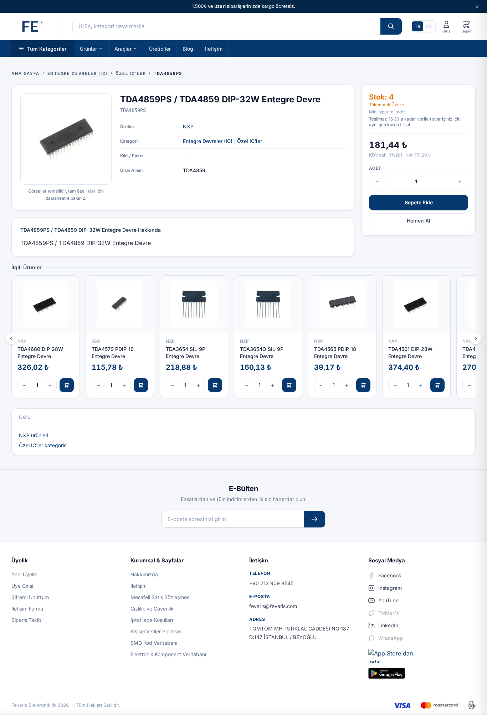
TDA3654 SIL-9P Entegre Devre (185, 352)
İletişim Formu (27, 609)
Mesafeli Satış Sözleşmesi (160, 597)
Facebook (389, 575)
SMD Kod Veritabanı (153, 643)
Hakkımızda (144, 574)
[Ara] (391, 26)
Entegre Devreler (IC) (207, 141)
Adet (375, 168)
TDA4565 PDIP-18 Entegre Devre (335, 352)
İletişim (213, 48)
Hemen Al (418, 221)
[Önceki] (11, 338)
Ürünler (88, 48)
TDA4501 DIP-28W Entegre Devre (410, 352)
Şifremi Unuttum (30, 597)
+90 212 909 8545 (271, 583)
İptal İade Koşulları (151, 620)
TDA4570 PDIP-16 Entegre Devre (113, 352)
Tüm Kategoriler (47, 48)
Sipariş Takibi (26, 620)
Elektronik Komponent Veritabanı (168, 654)
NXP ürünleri (33, 435)
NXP (188, 126)
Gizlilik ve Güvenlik (152, 609)
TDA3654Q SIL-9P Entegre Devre (261, 352)
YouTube (388, 600)
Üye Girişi (22, 586)
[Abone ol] (314, 519)
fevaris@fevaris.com (273, 606)
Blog (188, 48)
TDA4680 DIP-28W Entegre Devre (40, 352)
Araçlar (123, 48)
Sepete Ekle (419, 202)
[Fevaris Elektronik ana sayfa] (31, 26)
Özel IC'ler (249, 141)
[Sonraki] (475, 338)
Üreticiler (160, 48)
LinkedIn (388, 625)
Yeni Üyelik (24, 574)
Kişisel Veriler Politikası (156, 631)
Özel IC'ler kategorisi (43, 445)
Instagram (390, 588)
